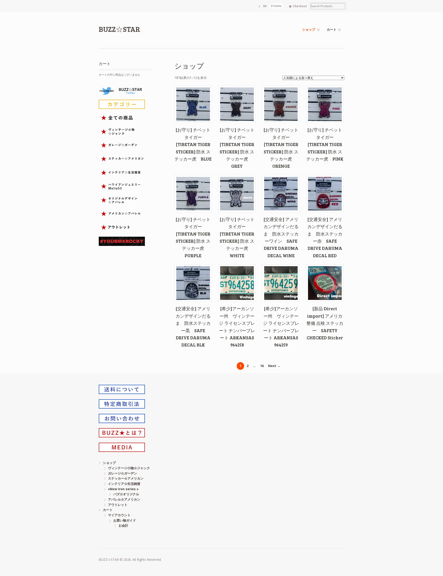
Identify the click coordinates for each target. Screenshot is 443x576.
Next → (274, 366)
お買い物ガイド (124, 520)
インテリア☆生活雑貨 (124, 483)
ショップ (308, 29)
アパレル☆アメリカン (124, 499)
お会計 (123, 525)
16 (262, 366)
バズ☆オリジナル (126, 494)
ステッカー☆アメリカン (126, 478)
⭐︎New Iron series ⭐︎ (123, 489)
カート (331, 29)
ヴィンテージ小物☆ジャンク (129, 468)
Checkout (300, 6)
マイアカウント (119, 515)
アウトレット (117, 504)
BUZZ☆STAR (119, 29)
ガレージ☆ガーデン (122, 473)
